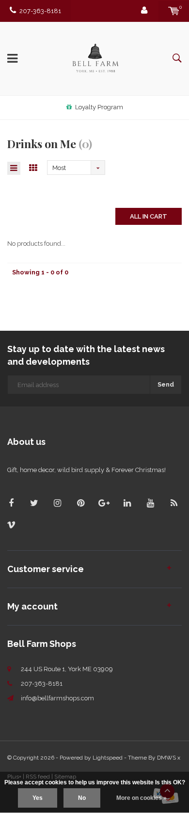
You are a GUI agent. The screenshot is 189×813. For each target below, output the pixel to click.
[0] (173, 11)
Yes (37, 798)
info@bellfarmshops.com (57, 698)
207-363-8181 (40, 11)
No (82, 798)
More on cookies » (141, 798)
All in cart (148, 216)
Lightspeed (108, 757)
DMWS (166, 757)
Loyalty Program (99, 107)
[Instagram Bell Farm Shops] (57, 503)
